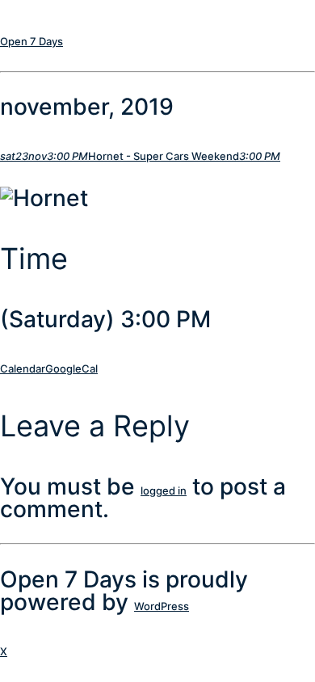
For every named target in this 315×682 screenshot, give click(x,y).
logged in (164, 490)
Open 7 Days (31, 41)
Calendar (22, 368)
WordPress (161, 606)
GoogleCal (71, 368)
